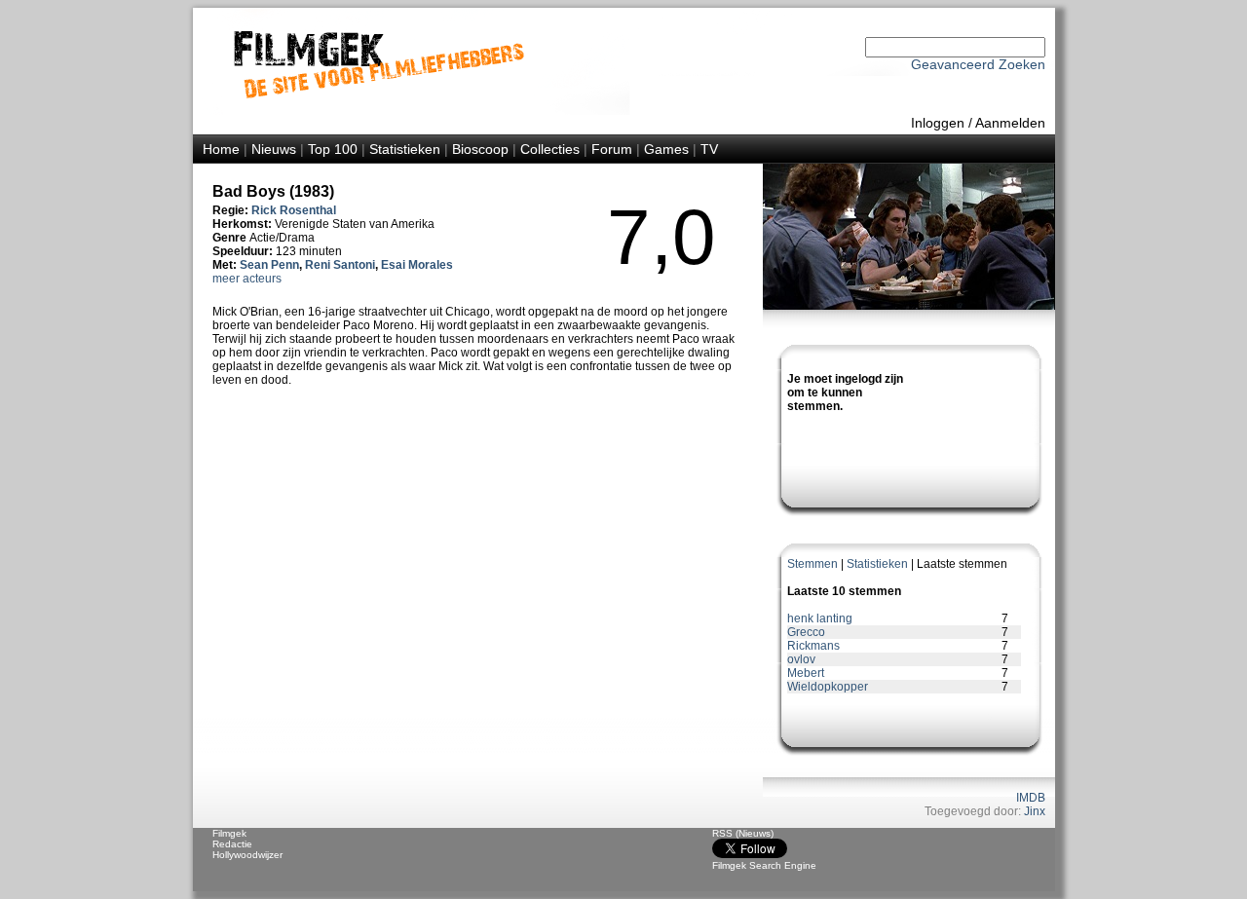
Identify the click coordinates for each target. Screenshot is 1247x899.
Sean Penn (269, 265)
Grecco (806, 632)
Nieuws (273, 149)
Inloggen (937, 123)
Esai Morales (417, 265)
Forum (611, 149)
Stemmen (812, 564)
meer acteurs (247, 278)
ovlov (801, 659)
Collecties (550, 149)
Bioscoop (480, 149)
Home (221, 149)
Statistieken (404, 149)
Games (666, 149)
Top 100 (333, 149)
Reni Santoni (340, 265)
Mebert (805, 673)
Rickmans (813, 646)
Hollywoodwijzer (247, 854)
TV (709, 149)
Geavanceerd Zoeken (978, 64)
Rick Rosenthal (293, 210)
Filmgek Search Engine (764, 865)
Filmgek (229, 833)
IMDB (1030, 798)
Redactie (232, 844)
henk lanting (819, 618)
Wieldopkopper (827, 686)
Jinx (1034, 811)
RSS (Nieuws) (743, 833)
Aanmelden (1010, 123)
